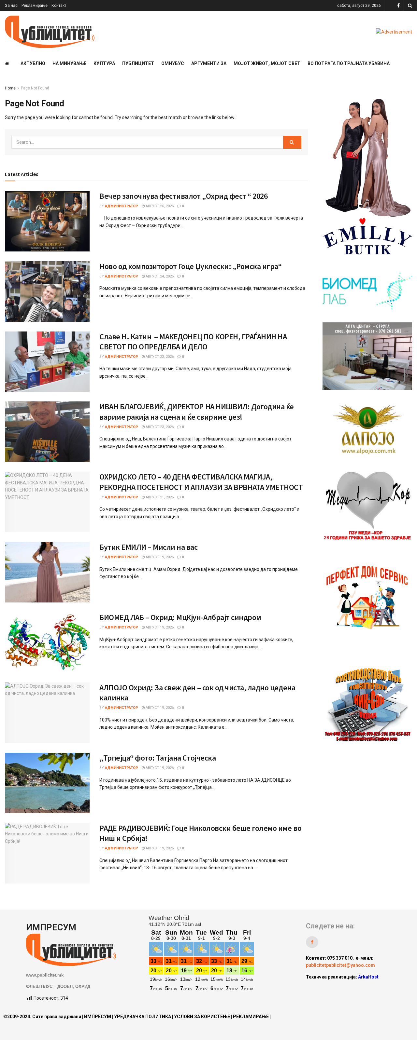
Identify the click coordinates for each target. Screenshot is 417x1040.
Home (10, 88)
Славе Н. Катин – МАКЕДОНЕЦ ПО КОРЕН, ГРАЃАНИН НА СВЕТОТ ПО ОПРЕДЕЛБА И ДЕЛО (193, 341)
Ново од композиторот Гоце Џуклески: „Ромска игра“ (190, 266)
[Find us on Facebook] (398, 5)
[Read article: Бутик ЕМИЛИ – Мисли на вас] (47, 572)
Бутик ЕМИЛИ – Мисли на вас (148, 547)
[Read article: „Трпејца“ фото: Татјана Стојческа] (47, 783)
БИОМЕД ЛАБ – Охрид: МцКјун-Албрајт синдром (180, 617)
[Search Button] (410, 5)
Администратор (121, 206)
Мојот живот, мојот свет (267, 63)
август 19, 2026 (159, 557)
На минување (69, 63)
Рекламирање (35, 5)
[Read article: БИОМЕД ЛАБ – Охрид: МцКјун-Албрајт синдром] (47, 642)
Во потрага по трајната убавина (349, 63)
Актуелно (33, 63)
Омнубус (172, 63)
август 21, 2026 (159, 497)
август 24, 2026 (159, 276)
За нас (11, 5)
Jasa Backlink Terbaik (358, 989)
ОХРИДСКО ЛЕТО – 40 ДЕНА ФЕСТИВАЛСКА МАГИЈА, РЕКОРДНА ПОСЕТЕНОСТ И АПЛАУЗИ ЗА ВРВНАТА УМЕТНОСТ (201, 482)
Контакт (58, 5)
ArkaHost (368, 976)
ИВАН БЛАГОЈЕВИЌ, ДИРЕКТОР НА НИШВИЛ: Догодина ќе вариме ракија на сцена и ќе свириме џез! (196, 411)
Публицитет (138, 63)
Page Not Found (35, 88)
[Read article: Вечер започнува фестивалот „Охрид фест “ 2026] (47, 221)
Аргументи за (208, 63)
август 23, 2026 (159, 357)
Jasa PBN (319, 989)
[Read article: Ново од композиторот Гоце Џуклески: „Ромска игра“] (47, 291)
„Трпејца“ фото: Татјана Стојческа (157, 758)
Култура (104, 63)
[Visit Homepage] (49, 32)
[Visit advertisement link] (394, 32)
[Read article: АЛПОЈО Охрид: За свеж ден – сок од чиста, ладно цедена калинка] (47, 712)
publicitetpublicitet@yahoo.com (340, 965)
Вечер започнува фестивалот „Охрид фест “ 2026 (183, 196)
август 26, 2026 (159, 206)
